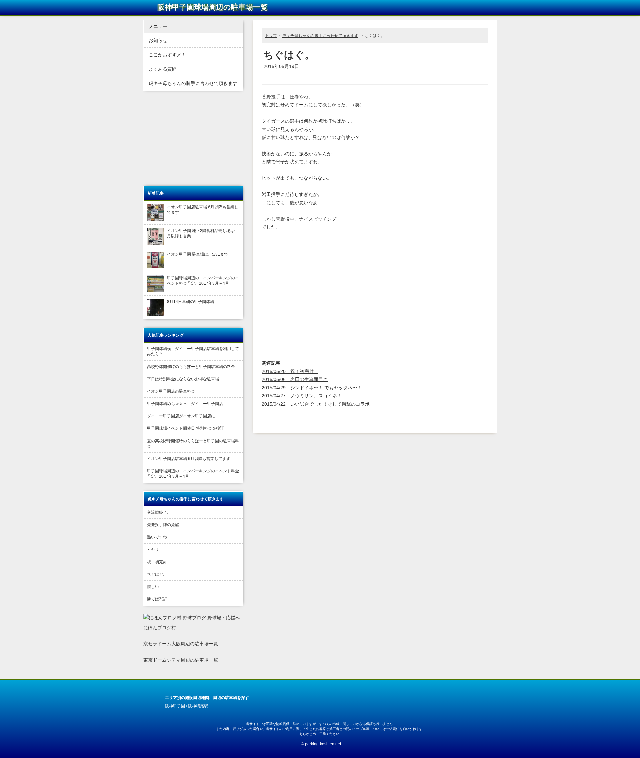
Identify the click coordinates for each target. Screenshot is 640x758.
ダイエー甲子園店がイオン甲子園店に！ (183, 416)
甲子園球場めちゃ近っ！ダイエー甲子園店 (185, 404)
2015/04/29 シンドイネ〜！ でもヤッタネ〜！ (312, 387)
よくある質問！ (165, 69)
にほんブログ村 (159, 627)
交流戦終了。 (159, 512)
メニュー (158, 26)
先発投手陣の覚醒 (163, 525)
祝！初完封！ (159, 562)
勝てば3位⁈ (157, 599)
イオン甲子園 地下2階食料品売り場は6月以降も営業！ (202, 233)
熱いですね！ (159, 537)
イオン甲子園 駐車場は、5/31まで (197, 254)
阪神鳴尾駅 (198, 706)
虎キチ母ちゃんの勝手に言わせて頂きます (320, 35)
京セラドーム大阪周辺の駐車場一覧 (180, 643)
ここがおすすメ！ (167, 54)
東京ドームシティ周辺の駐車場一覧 (180, 660)
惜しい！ (155, 587)
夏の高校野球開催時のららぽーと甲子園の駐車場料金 (193, 443)
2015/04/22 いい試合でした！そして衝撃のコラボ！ (318, 404)
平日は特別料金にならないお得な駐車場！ (185, 379)
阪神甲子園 (175, 706)
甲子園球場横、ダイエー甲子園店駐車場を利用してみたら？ (193, 351)
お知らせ (158, 40)
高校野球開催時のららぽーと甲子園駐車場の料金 (191, 367)
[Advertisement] (342, 73)
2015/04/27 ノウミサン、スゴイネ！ (302, 395)
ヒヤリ (153, 550)
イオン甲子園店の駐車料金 (171, 391)
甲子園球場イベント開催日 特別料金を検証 (185, 428)
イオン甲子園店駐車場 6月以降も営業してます (202, 209)
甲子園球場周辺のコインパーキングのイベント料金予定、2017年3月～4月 (203, 280)
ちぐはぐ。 (157, 574)
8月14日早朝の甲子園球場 (190, 302)
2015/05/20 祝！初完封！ (290, 371)
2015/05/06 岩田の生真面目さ (295, 379)
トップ (271, 35)
